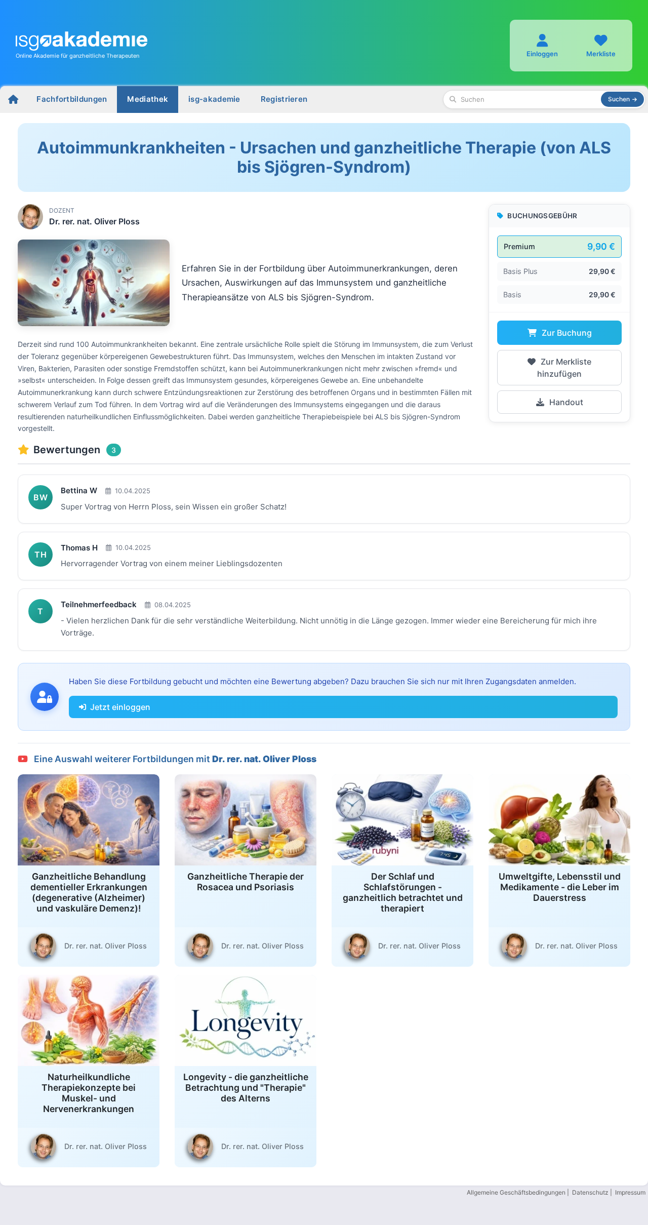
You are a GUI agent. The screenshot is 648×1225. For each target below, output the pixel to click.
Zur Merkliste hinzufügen (564, 368)
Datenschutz (590, 1192)
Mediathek (147, 99)
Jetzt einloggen (120, 707)
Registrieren (284, 99)
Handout (565, 402)
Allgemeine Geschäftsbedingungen (516, 1192)
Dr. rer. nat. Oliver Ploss (94, 221)
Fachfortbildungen (71, 99)
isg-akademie (214, 99)
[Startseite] (13, 99)
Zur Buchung (566, 333)
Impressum (630, 1192)
